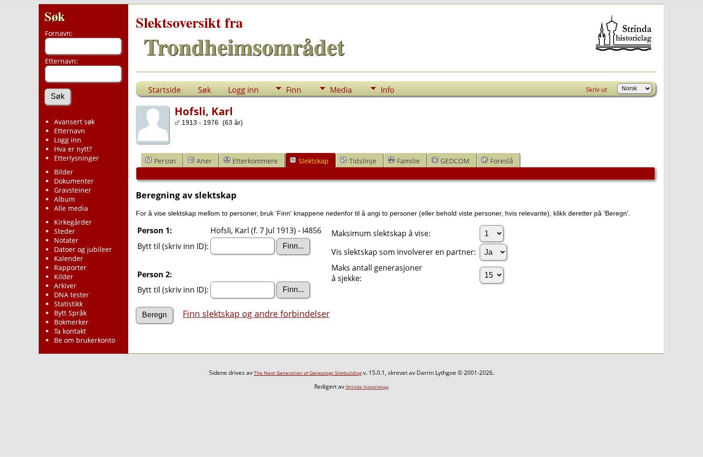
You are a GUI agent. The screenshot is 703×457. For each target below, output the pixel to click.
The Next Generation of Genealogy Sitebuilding (308, 373)
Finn (293, 90)
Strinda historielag (367, 386)
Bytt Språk (70, 312)
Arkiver (65, 285)
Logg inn (67, 139)
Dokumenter (74, 180)
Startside (164, 90)
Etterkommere (255, 160)
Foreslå (501, 160)
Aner (204, 160)
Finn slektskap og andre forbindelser (256, 313)
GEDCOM (455, 160)
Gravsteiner (72, 190)
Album (64, 199)
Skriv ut (596, 89)
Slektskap (313, 160)
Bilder (63, 171)
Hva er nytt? (73, 148)
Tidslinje (362, 160)
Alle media (71, 208)
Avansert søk (74, 121)
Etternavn (69, 130)
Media (341, 90)
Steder (64, 231)
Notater (66, 240)
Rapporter (70, 267)
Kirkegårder (73, 222)
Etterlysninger (76, 158)
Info (388, 90)
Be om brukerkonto (84, 340)
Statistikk (68, 303)
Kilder (63, 276)
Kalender (68, 258)
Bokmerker (71, 321)
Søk (54, 16)
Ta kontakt (70, 331)
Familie (408, 160)
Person (165, 160)
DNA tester (71, 294)
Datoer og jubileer (83, 249)
